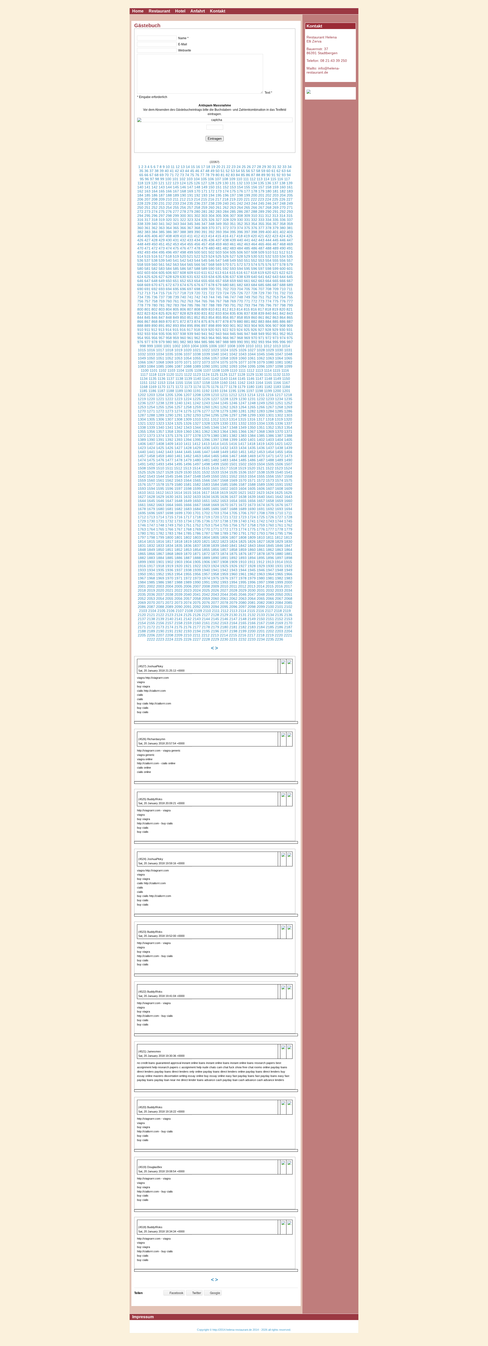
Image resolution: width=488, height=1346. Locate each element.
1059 (233, 358)
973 (275, 338)
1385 (261, 436)
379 (275, 228)
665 (275, 281)
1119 (161, 374)
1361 (197, 431)
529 (247, 256)
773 (261, 301)
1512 (178, 468)
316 (140, 220)
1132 (277, 374)
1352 (270, 427)
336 (283, 220)
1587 (242, 484)
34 (289, 167)
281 (204, 212)
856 (226, 317)
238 (211, 203)
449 (147, 244)
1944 (242, 570)
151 (219, 187)
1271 (151, 411)
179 (261, 191)
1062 (261, 358)
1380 (215, 436)
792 (240, 305)
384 (154, 232)
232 (169, 203)
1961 (242, 574)
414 (211, 236)
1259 (197, 407)
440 (240, 240)
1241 (188, 403)
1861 (261, 550)
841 (275, 313)
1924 (215, 566)
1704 (224, 513)
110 (239, 179)
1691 (261, 509)
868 (154, 322)
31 (274, 167)
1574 (279, 480)
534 (283, 256)
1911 (251, 562)
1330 (224, 423)
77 (202, 175)
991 (247, 342)
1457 (142, 456)
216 (211, 199)
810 (211, 309)
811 (218, 309)
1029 (270, 350)
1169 (153, 387)
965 (219, 338)
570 (226, 264)
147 (190, 187)
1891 (224, 558)
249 (290, 203)
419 (247, 236)
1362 (206, 431)
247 (275, 203)
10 (168, 167)
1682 (178, 509)
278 (183, 212)
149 (204, 187)
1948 (279, 570)
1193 (215, 391)
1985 (151, 582)
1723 (242, 517)
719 (190, 293)
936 (169, 334)
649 (162, 281)
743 (204, 297)
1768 (188, 529)
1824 (233, 541)
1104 (180, 370)
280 (197, 212)
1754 (215, 525)
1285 (279, 411)
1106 (198, 370)
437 (219, 240)
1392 (169, 440)
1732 (169, 521)
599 (275, 269)
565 (190, 264)
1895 (261, 558)
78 (207, 175)
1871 (197, 554)
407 (162, 236)
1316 (251, 419)
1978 (242, 578)
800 (140, 309)
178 (254, 191)
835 (233, 313)
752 (268, 297)
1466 (224, 456)
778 (140, 305)
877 (219, 322)
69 (162, 175)
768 (226, 301)
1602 (224, 489)
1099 (288, 366)
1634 (206, 497)
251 (147, 207)
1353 (279, 427)
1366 (242, 431)
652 (183, 281)
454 (183, 244)
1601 (215, 489)
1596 (169, 489)
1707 (252, 513)
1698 (169, 513)
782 (169, 305)
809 (204, 309)
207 (147, 199)
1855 (206, 550)
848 (169, 317)
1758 (252, 525)
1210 (215, 395)
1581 (188, 484)
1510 (160, 468)
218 (225, 199)
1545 (169, 476)
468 (283, 244)
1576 (142, 484)
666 (283, 281)
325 (204, 220)
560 (154, 264)
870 (169, 322)
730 (268, 293)
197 (233, 195)
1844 (261, 546)
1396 (206, 440)
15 (193, 167)
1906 (206, 562)
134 (254, 183)
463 (247, 244)
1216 (270, 395)
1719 (206, 517)
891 (162, 326)
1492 (151, 464)
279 (190, 212)
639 (247, 277)
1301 (270, 415)
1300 (261, 415)
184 (140, 195)
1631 (178, 497)
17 (203, 167)
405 (147, 236)
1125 (215, 374)
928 (268, 330)
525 (219, 256)
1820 (197, 541)
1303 (288, 415)
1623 (260, 493)
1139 (188, 379)
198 (240, 195)
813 (233, 309)
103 (190, 179)
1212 (233, 395)
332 (254, 220)
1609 (288, 489)
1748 (160, 525)
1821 (206, 541)
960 (183, 338)
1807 (233, 537)
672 (169, 285)
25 (244, 167)
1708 (261, 513)
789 (219, 305)
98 (157, 179)
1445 (188, 452)
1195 (232, 391)
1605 (252, 489)
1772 (224, 529)
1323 (160, 423)
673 (176, 285)
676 (197, 285)
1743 (270, 521)
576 (268, 264)
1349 (242, 427)
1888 (197, 558)
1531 (197, 472)
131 (233, 183)
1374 (160, 436)
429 (162, 240)
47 (202, 171)
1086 (169, 366)
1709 (270, 513)
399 (261, 232)
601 (290, 269)
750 (254, 297)
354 (254, 224)
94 (289, 175)
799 (290, 305)
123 (176, 183)
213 (190, 199)
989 (233, 342)
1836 (188, 546)
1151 (144, 383)
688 (283, 285)
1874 (224, 554)
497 (176, 252)
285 (233, 212)
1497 (197, 464)
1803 (197, 537)
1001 (167, 346)
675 (190, 285)
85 (243, 175)
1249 (261, 403)
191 (190, 195)
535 (290, 256)
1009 (240, 346)
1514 (196, 468)
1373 (151, 436)
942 (211, 334)
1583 (206, 484)
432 (183, 240)
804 (169, 309)
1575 (288, 480)
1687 (224, 509)
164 (154, 191)
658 (226, 281)
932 (140, 334)
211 (176, 199)
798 (283, 305)
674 (183, 285)
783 (176, 305)
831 (204, 313)
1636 (224, 497)
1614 (178, 493)
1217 (279, 395)
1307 (169, 419)
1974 (206, 578)
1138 (179, 379)
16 (198, 167)
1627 (142, 497)
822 (140, 313)
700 (211, 289)
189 (176, 195)
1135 (153, 379)
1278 (215, 411)
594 (240, 269)
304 (211, 216)
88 (258, 175)
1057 (215, 358)
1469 (252, 456)
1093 (233, 366)
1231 (252, 399)
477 (190, 248)
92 (279, 175)
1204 (160, 395)
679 (219, 285)
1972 (188, 578)
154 (240, 187)
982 (183, 342)
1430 (206, 448)
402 (283, 232)
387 (176, 232)
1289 (160, 415)
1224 (188, 399)
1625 (279, 493)
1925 (224, 566)
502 (211, 252)
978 (154, 342)
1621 (242, 493)
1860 (252, 550)
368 (197, 228)
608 (183, 273)
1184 (286, 387)
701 (219, 289)
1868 (169, 554)
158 (268, 187)
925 (247, 330)
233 (176, 203)
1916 (142, 566)
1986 (160, 582)
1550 (215, 476)
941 (204, 334)
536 (140, 260)
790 (226, 305)
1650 (197, 501)
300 (183, 216)
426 (140, 240)
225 (275, 199)
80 (218, 175)
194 (211, 195)
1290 (169, 415)
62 (279, 171)
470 (140, 248)
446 (283, 240)
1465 (215, 456)
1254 (151, 407)
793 (247, 305)
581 (147, 269)
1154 (170, 383)
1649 (188, 501)
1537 (252, 472)
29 (264, 167)
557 (290, 260)
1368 (261, 431)
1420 (270, 444)
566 (197, 264)
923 (233, 330)
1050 (151, 358)
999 (150, 346)
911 (147, 330)
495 (162, 252)
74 (187, 175)
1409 (169, 444)
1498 (206, 464)
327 (219, 220)
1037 (188, 354)
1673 (252, 505)
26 (249, 167)
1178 (233, 387)
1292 (188, 415)
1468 (242, 456)
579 (290, 264)
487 (261, 248)
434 (197, 240)
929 (275, 330)
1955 (188, 574)
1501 (233, 464)
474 (169, 248)
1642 (279, 497)
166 (169, 191)
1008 (231, 346)
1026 (242, 350)
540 (169, 260)
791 (233, 305)
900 (226, 326)
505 (233, 252)
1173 (188, 387)
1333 (252, 423)
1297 (233, 415)
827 (176, 313)
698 (197, 289)
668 (140, 285)
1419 (260, 444)
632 (197, 277)
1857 (224, 550)
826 (169, 313)
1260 (206, 407)
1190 (188, 391)
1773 (233, 529)
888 (140, 326)
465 (261, 244)
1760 (270, 525)
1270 (142, 411)
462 (240, 244)
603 (147, 273)
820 (282, 309)
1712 (142, 517)
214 (197, 199)
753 (275, 297)
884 (268, 322)
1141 (206, 379)
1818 (178, 541)
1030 (279, 350)
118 (140, 183)
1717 (188, 517)
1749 (169, 525)
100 (168, 179)
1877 (252, 554)
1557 (279, 476)
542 (183, 260)
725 (233, 293)
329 (233, 220)
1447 (206, 452)
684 (254, 285)
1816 (160, 541)
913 (161, 330)
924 (240, 330)
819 (275, 309)
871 (176, 322)
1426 (169, 448)
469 (290, 244)
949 (261, 334)
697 (190, 289)
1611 (151, 493)
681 (233, 285)
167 (176, 191)
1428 (188, 448)
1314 (233, 419)
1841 (233, 546)
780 (154, 305)
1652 (215, 501)
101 (175, 179)
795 (261, 305)
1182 (268, 387)
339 (147, 224)
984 (197, 342)
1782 (160, 533)
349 (219, 224)
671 (162, 285)
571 (233, 264)
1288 (151, 415)
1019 (178, 350)
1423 (142, 448)
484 (240, 248)
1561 (160, 480)
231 (162, 203)
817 (261, 309)
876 (211, 322)
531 (261, 256)
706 (254, 289)
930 (282, 330)
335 (275, 220)
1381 (224, 436)
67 (151, 175)
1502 (242, 464)
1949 (288, 570)
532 (268, 256)
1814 (142, 541)
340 (154, 224)
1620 (233, 493)
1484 (233, 460)
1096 (261, 366)
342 (169, 224)
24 (239, 167)
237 (204, 203)
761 (176, 301)
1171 (170, 387)
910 (140, 330)
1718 (197, 517)
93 (284, 175)
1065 (288, 358)
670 (154, 285)
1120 (170, 374)
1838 (206, 546)
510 (268, 252)
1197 (250, 391)
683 (247, 285)
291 (275, 212)
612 (211, 273)
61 (273, 171)
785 (190, 305)
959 (176, 338)
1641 (270, 497)
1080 (270, 362)
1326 (188, 423)
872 (183, 322)
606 (169, 273)
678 (211, 285)
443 (261, 240)
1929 (261, 566)
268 (268, 207)
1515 (206, 468)
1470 (261, 456)
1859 (242, 550)
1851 (169, 550)
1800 (169, 537)
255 (176, 207)
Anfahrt (197, 11)
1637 (233, 497)
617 (247, 273)
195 (219, 195)
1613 (169, 493)
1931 (279, 566)
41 (172, 171)
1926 (233, 566)
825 (162, 313)
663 (261, 281)
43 (182, 171)
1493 (160, 464)
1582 (197, 484)
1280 (233, 411)
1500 (224, 464)
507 (247, 252)
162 (140, 191)
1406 (142, 444)
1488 (270, 460)
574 (254, 264)
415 (218, 236)
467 (275, 244)
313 (275, 216)
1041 (224, 354)
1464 (206, 456)
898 (211, 326)
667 (290, 281)
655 (204, 281)
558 (140, 264)
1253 (142, 407)
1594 (151, 489)
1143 (224, 379)
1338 (142, 427)
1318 (270, 419)
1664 (169, 505)
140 (140, 187)
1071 (188, 362)
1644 (142, 501)
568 (211, 264)
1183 (277, 387)
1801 (178, 537)
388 (183, 232)
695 (176, 289)
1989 (188, 582)
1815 (151, 541)
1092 (224, 366)
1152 (153, 383)
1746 (142, 525)
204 (283, 195)
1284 (270, 411)
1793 (261, 533)
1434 (242, 448)
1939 (197, 570)
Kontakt (217, 11)
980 (169, 342)
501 (204, 252)
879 (233, 322)
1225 (197, 399)
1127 (232, 374)
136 (268, 183)
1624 (270, 493)
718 (183, 293)
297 (162, 216)
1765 (160, 529)
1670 (224, 505)
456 (197, 244)
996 (283, 342)
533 (275, 256)
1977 (233, 578)
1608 (279, 489)
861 (261, 317)
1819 (188, 541)
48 (207, 171)
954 (140, 338)
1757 (242, 525)
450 (154, 244)
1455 (279, 452)
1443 (169, 452)
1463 (197, 456)
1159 (215, 383)
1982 (279, 578)
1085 (160, 366)
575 (261, 264)
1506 (279, 464)
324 (197, 220)
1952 (160, 574)
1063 (270, 358)
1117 (144, 374)
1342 (178, 427)
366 (183, 228)
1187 (161, 391)
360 (140, 228)
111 (246, 179)
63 (284, 171)
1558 (288, 476)
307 (233, 216)
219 (233, 199)
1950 (142, 574)
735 (147, 297)
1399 (233, 440)
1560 (151, 480)
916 (183, 330)
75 (192, 175)
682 (240, 285)
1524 (288, 468)
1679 (151, 509)
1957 (206, 574)
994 (268, 342)
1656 (252, 501)
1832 (151, 546)
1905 (197, 562)
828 (183, 313)
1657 (261, 501)
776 (283, 301)
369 (204, 228)
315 (289, 216)
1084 (151, 366)
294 (140, 216)
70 (167, 175)
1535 (233, 472)
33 (284, 167)
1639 (252, 497)
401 (275, 232)
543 (190, 260)
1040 (215, 354)
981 (176, 342)
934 (154, 334)
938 (183, 334)
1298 (242, 415)
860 (254, 317)
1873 (215, 554)
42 (177, 171)
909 (290, 326)
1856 (215, 550)
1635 (215, 497)
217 (218, 199)
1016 (151, 350)
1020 (188, 350)
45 (192, 171)
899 (219, 326)
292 (283, 212)
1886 (178, 558)
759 (162, 301)
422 (268, 236)
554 (268, 260)
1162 (242, 383)
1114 (268, 370)
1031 (288, 350)
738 (169, 297)
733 (290, 293)
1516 (215, 468)
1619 (224, 493)
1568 (224, 480)
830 (197, 313)
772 (254, 301)
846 (154, 317)
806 (183, 309)
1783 (169, 533)
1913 (270, 562)
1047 (279, 354)
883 (261, 322)
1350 (252, 427)
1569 (233, 480)
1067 (151, 362)
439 (233, 240)
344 (183, 224)
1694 (288, 509)
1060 (242, 358)
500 (197, 252)
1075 (224, 362)
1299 (252, 415)
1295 (215, 415)
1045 (261, 354)
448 (140, 244)
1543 (151, 476)
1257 (178, 407)
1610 (142, 493)
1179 (242, 387)
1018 (169, 350)
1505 (270, 464)
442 (254, 240)
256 (183, 207)
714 (154, 293)
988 (226, 342)
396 (240, 232)
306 (226, 216)
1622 (251, 493)
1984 (142, 582)
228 (140, 203)
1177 (224, 387)
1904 (188, 562)
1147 (259, 379)
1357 (160, 431)
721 (204, 293)
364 (169, 228)
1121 (179, 374)
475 (176, 248)
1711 (288, 513)
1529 (178, 472)
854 (211, 317)
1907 (215, 562)
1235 (288, 399)
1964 (270, 574)
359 (290, 224)
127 (204, 183)
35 (141, 171)
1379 (206, 436)
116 (280, 179)
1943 (233, 570)
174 (226, 191)
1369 (270, 431)
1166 (277, 383)
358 (283, 224)
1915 (288, 562)
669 (147, 285)
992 (254, 342)
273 (147, 212)
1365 (233, 431)
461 (233, 244)
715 (162, 293)
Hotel (180, 11)
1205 (169, 395)
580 (140, 269)
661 (247, 281)
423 (275, 236)
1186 (152, 391)
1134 (144, 379)
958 (169, 338)
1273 (169, 411)
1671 (233, 505)
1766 (169, 529)
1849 (151, 550)
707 (261, 289)
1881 (288, 554)
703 (233, 289)
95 (142, 179)
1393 (178, 440)
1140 (197, 379)
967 (233, 338)
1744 (279, 521)
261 (219, 207)
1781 (151, 533)
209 (162, 199)
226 (282, 199)
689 (290, 285)
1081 (279, 362)
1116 (285, 370)
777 (290, 301)
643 (275, 277)
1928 (252, 566)
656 (211, 281)
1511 (169, 468)
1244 (215, 403)
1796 (288, 533)
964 (211, 338)
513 (289, 252)
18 (208, 167)
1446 (197, 452)
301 (190, 216)
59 (263, 171)
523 (204, 256)
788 (211, 305)
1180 (250, 387)
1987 (169, 582)
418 (240, 236)
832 (211, 313)
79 (212, 175)
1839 (215, 546)
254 (169, 207)
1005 (204, 346)
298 (169, 216)
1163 (250, 383)
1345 (206, 427)
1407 (151, 444)
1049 (142, 358)
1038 (197, 354)
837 (247, 313)
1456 (288, 452)
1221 (160, 399)
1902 (169, 562)
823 (147, 313)
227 (289, 199)
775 (275, 301)
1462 (188, 456)
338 (140, 224)
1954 (178, 574)
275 (162, 212)
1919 (169, 566)
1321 (142, 423)
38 (157, 171)
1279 (224, 411)
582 (154, 269)
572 (240, 264)
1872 (206, 554)
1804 (206, 537)
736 (154, 297)
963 (204, 338)
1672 (242, 505)
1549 (206, 476)
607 (176, 273)
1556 (270, 476)
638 (240, 277)
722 (211, 293)
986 (211, 342)
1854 (197, 550)
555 (275, 260)
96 (147, 179)
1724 (252, 517)
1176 (215, 387)
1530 (188, 472)
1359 (178, 431)
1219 (142, 399)
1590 (270, 484)
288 (254, 212)
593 (233, 269)
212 (183, 199)
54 (238, 171)
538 (154, 260)
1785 (188, 533)
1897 (279, 558)
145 (176, 187)
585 (176, 269)
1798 (151, 537)
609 (190, 273)
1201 (286, 391)
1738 (224, 521)
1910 (242, 562)
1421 (279, 444)
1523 (279, 468)
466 (268, 244)
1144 (233, 379)
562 (169, 264)
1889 (206, 558)
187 (162, 195)
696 (183, 289)
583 (162, 269)
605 (162, 273)
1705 (233, 513)
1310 (197, 419)
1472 (279, 456)
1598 (188, 489)
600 (283, 269)
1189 (179, 391)
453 (176, 244)
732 (283, 293)
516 (154, 256)
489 (275, 248)
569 (219, 264)
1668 (206, 505)
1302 (279, 415)
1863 (279, 550)
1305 (151, 419)
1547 (188, 476)
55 (243, 171)
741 (190, 297)
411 (190, 236)
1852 (178, 550)
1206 (178, 395)
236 (197, 203)
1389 (142, 440)
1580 (178, 484)
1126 (223, 374)
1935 (160, 570)
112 (253, 179)
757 (147, 301)
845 (147, 317)
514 (140, 256)
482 (226, 248)
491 (290, 248)
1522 (270, 468)
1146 (250, 379)
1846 (279, 546)
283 (219, 212)
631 (190, 277)
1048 (288, 354)
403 (290, 232)
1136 (161, 379)
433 (190, 240)
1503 (252, 464)
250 (140, 207)
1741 (252, 521)
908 (283, 326)
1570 (242, 480)
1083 (142, 366)
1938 (188, 570)
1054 (188, 358)
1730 (151, 521)
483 (233, 248)
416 (225, 236)
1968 (151, 578)
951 (275, 334)
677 (204, 285)
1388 (288, 436)
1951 (151, 574)
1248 (252, 403)
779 (147, 305)
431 (176, 240)
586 (183, 269)
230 (154, 203)
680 (226, 285)
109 (232, 179)
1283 (261, 411)
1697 (160, 513)
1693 (279, 509)
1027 (252, 350)
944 (226, 334)
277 (176, 212)
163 (147, 191)
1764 (151, 529)
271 (290, 207)
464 (254, 244)
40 (167, 171)
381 (290, 228)
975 (290, 338)
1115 (276, 370)
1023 (215, 350)
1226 (206, 399)
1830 (288, 541)
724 (226, 293)
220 (240, 199)
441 (247, 240)
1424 (151, 448)
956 (154, 338)
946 (240, 334)
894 (183, 326)
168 (183, 191)
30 (269, 167)
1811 (270, 537)
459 (219, 244)
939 (190, 334)
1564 (188, 480)
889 (147, 326)
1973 (197, 578)
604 (154, 273)
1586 (233, 484)
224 (268, 199)
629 (176, 277)
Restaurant (159, 11)
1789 (224, 533)
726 (240, 293)
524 (211, 256)
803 (162, 309)
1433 (233, 448)
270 (283, 207)
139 (289, 183)
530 (254, 256)
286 (240, 212)
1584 (215, 484)
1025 (233, 350)
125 (190, 183)
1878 (261, 554)
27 (254, 167)
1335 (270, 423)
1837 (197, 546)
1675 (270, 505)
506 (240, 252)
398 (254, 232)
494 (154, 252)
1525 (142, 472)
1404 (279, 440)
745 (219, 297)
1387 (279, 436)
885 (275, 322)
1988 (178, 582)
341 (162, 224)
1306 (160, 419)
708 (268, 289)
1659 (279, 501)
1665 (178, 505)
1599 (197, 489)
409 (176, 236)
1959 (224, 574)
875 (204, 322)
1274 (178, 411)
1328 (206, 423)
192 (197, 195)
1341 (169, 427)
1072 (197, 362)
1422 (288, 444)
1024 (224, 350)
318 (154, 220)
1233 (270, 399)
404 (140, 236)
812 (225, 309)
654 (197, 281)
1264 (242, 407)
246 (268, 203)
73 (182, 175)
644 (283, 277)
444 (268, 240)
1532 (206, 472)
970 (254, 338)
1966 (288, 574)
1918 (160, 566)
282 (211, 212)
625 (147, 277)
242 (240, 203)
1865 (142, 554)
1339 (151, 427)
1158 (206, 383)
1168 (144, 387)
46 (197, 171)
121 (161, 183)
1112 (250, 370)
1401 (252, 440)
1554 (252, 476)
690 (140, 289)
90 (268, 175)
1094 (242, 366)
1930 (270, 566)
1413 (206, 444)
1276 (197, 411)
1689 (242, 509)
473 (162, 248)
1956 (197, 574)
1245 (224, 403)
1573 (270, 480)
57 (253, 171)
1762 (288, 525)
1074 (215, 362)
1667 (197, 505)
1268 (279, 407)
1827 (261, 541)
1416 (233, 444)
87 (253, 175)
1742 (261, 521)
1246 (233, 403)
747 (233, 297)
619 (261, 273)
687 (275, 285)
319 (162, 220)
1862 (270, 550)
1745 (288, 521)
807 (190, 309)
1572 (261, 480)
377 (261, 228)
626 (154, 277)
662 (254, 281)
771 (247, 301)
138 (282, 183)
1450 (233, 452)
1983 (288, 578)
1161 (233, 383)
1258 (188, 407)
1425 (160, 448)
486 (254, 248)
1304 (142, 419)
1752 (197, 525)
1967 (142, 578)
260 (211, 207)
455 (190, 244)
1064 (279, 358)
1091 (215, 366)
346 (197, 224)
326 (211, 220)
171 (204, 191)
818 (268, 309)
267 (261, 207)
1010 (250, 346)
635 (219, 277)
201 (261, 195)
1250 (270, 403)
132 (240, 183)
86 (248, 175)
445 (275, 240)
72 (177, 175)
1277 (206, 411)
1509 (151, 468)
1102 (162, 370)
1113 (259, 370)
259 (204, 207)
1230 (242, 399)
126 (197, 183)
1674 (261, 505)
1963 (261, 574)
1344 (197, 427)
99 (162, 179)
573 (247, 264)
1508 (142, 468)
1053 (178, 358)
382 (140, 232)
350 (226, 224)
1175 (206, 387)
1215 (260, 395)
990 (240, 342)
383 (147, 232)
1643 (288, 497)
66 (146, 175)
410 (183, 236)
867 (147, 322)
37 (151, 171)
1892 (233, 558)
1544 (160, 476)
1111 (242, 370)
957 (162, 338)
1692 (270, 509)
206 (140, 199)
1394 (188, 440)
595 (247, 269)
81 (223, 175)
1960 (233, 574)
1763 (142, 529)
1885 (169, 558)
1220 (151, 399)
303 (204, 216)
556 (283, 260)
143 (162, 187)
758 (154, 301)
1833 (160, 546)
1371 (288, 431)
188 (169, 195)
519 (176, 256)
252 (154, 207)
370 (211, 228)
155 (247, 187)
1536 (242, 472)
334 (268, 220)
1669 (215, 505)
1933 (142, 570)
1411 (187, 444)
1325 (178, 423)
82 (228, 175)
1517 (224, 468)
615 (233, 273)
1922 (197, 566)
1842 (242, 546)
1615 (187, 493)
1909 (233, 562)
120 (154, 183)
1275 (188, 411)
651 (176, 281)
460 (226, 244)
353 (247, 224)
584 (169, 269)
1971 (178, 578)
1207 (188, 395)
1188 (170, 391)
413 (204, 236)
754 (283, 297)
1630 (169, 497)
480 (211, 248)
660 (240, 281)
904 (254, 326)
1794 (270, 533)
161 (290, 187)
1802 (188, 537)
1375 (169, 436)
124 (183, 183)
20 (218, 167)
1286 (288, 411)
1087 (178, 366)
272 (140, 212)
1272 (160, 411)
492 (140, 252)
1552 (233, 476)
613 (218, 273)
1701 (197, 513)
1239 (169, 403)
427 (147, 240)
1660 (288, 501)
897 (204, 326)
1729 (142, 521)
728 (254, 293)
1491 (142, 464)
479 (204, 248)
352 (240, 224)
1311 (206, 419)
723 (219, 293)
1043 (242, 354)
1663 (160, 505)
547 (219, 260)
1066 (142, 362)
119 (147, 183)
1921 (188, 566)
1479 (188, 460)
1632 (188, 497)
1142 (215, 379)
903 (247, 326)
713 (147, 293)
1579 (169, 484)
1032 (142, 354)
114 (266, 179)
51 (223, 171)
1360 (188, 431)
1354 (288, 427)
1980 (261, 578)
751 (261, 297)
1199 (268, 391)
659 (233, 281)
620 (268, 273)
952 (283, 334)
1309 (188, 419)
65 (141, 175)
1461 (178, 456)
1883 (151, 558)
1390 (151, 440)
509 (261, 252)
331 (247, 220)
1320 (288, 419)
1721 (224, 517)
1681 (169, 509)
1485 (242, 460)
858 (240, 317)
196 (226, 195)
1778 (279, 529)
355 (261, 224)
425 (289, 236)
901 (233, 326)
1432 (224, 448)
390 (197, 232)
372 (226, 228)
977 (147, 342)
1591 (279, 484)
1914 (279, 562)
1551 (224, 476)
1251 (279, 403)
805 (176, 309)
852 (197, 317)
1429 (197, 448)
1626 (288, 493)
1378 (197, 436)
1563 (178, 480)
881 (247, 322)
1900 (151, 562)
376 (254, 228)
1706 (242, 513)
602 (140, 273)
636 (226, 277)
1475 (151, 460)
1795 (279, 533)
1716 (178, 517)
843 (290, 313)
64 (289, 171)
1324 (169, 423)
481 (219, 248)
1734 (188, 521)
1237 (151, 403)
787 (204, 305)
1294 (206, 415)
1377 (188, 436)
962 (197, 338)
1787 (206, 533)
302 (197, 216)
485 (247, 248)
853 (204, 317)
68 (157, 175)
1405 (288, 440)
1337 (288, 423)
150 (211, 187)
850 (183, 317)
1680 (160, 509)
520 (183, 256)
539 (162, 260)
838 (254, 313)
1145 (242, 379)
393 (219, 232)
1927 (242, 566)
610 (197, 273)
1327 (197, 423)
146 (183, 187)
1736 (206, 521)
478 (197, 248)
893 (176, 326)
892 (169, 326)
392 (211, 232)
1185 (143, 391)
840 (268, 313)
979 (162, 342)
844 (140, 317)
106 (211, 179)
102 (182, 179)
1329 (215, 423)
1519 (242, 468)
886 (283, 322)
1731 (160, 521)
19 (213, 167)
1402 (261, 440)
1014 (286, 346)
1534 (224, 472)
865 (290, 317)
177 (247, 191)
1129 (250, 374)
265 (247, 207)
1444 (178, 452)
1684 (197, 509)
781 (162, 305)
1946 (261, 570)
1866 (151, 554)
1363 (215, 431)
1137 (170, 379)
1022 (206, 350)
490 (283, 248)
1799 (160, 537)
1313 (224, 419)
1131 (268, 374)
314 (282, 216)
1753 (206, 525)
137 (275, 183)
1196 (241, 391)
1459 (160, 456)
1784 (179, 533)
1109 (225, 370)
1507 (288, 464)
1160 (224, 383)
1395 (197, 440)
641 (261, 277)
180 (268, 191)
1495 (178, 464)
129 (218, 183)
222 (254, 199)
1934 (151, 570)
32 (279, 167)
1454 (270, 452)
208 (154, 199)
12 (178, 167)
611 (204, 273)
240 (226, 203)
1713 (151, 517)
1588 (252, 484)
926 (254, 330)
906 (268, 326)
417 (233, 236)
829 (190, 313)
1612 (160, 493)
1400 (242, 440)
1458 (151, 456)
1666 (188, 505)
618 (254, 273)
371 (219, 228)
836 (240, 313)
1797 (142, 537)
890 (154, 326)
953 (290, 334)
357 (275, 224)
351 (233, 224)
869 (162, 322)
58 (258, 171)
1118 (153, 374)
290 (268, 212)
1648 (178, 501)
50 (218, 171)
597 (261, 269)
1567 (215, 480)
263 (233, 207)
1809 (252, 537)
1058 (224, 358)
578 (283, 264)
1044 (252, 354)
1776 (261, 529)
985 (204, 342)
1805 (215, 537)
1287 (142, 415)
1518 (233, 468)
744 (211, 297)
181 (275, 191)
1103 (171, 370)
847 (162, 317)
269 (275, 207)
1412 (196, 444)
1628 (151, 497)
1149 (277, 379)
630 (183, 277)
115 (273, 179)
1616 (196, 493)
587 (190, 269)
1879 (270, 554)
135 (261, 183)
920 (211, 330)
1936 (169, 570)
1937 (178, 570)
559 (147, 264)
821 (289, 309)
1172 (179, 387)
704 (240, 289)
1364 (224, 431)
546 (211, 260)
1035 (169, 354)
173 (219, 191)
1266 (261, 407)
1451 (242, 452)
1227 (215, 399)
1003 (185, 346)
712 (140, 293)
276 (169, 212)
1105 (189, 370)
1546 (178, 476)
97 (152, 179)
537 (147, 260)
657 (219, 281)
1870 (188, 554)
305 (219, 216)
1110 (233, 370)
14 (188, 167)
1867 (160, 554)
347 (204, 224)
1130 (259, 374)
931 (289, 330)
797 (275, 305)
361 (147, 228)
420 (254, 236)
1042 (233, 354)
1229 (233, 399)
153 (233, 187)
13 (183, 167)
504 (226, 252)
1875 (233, 554)
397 (247, 232)
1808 (242, 537)
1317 (260, 419)
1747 (151, 525)
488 (268, 248)
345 (190, 224)
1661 (142, 505)
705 (247, 289)
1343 (188, 427)
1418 (251, 444)
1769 (197, 529)
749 (247, 297)
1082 (288, 362)
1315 (242, 419)
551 (247, 260)
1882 (142, 558)
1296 (224, 415)
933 (147, 334)
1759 (261, 525)
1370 (279, 431)
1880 (279, 554)
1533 (215, 472)
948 (254, 334)
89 (263, 175)
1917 (151, 566)
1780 (142, 533)
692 (154, 289)
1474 (142, 460)
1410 (178, 444)
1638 (242, 497)
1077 (242, 362)
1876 (242, 554)
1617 (206, 493)
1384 (252, 436)
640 (254, 277)
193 (204, 195)
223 (261, 199)
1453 (261, 452)
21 (223, 167)
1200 (277, 391)
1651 (206, 501)
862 (268, 317)
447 (290, 240)
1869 (178, 554)
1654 (233, 501)
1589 (261, 484)
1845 (270, 546)
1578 (160, 484)
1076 (233, 362)
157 (261, 187)
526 (226, 256)
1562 (169, 480)
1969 (160, 578)
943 (219, 334)
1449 (224, 452)
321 (176, 220)
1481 (206, 460)
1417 (242, 444)
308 (240, 216)
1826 (252, 541)
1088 (188, 366)
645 (290, 277)
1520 (251, 468)
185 (147, 195)
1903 (178, 562)
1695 (142, 513)
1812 (279, 537)
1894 (252, 558)
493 (147, 252)
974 (283, 338)
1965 (279, 574)
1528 (169, 472)
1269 (288, 407)
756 (140, 301)
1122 (188, 374)
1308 (178, 419)
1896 (270, 558)
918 (197, 330)
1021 (197, 350)
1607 (270, 489)
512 (282, 252)
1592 (288, 484)
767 (219, 301)
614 (225, 273)
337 (290, 220)
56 (248, 171)
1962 (252, 574)
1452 (252, 452)
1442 (160, 452)
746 (226, 297)
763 (190, 301)
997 (290, 342)
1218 (288, 395)
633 (204, 277)
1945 (252, 570)
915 (176, 330)
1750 (178, 525)
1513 (187, 468)
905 (261, 326)
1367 (252, 431)
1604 (242, 489)
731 (275, 293)
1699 (178, 513)
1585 (224, 484)
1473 (288, 456)
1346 (215, 427)
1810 (261, 537)
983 (190, 342)
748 (240, 297)
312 (268, 216)
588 (197, 269)
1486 (252, 460)
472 (154, 248)
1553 (242, 476)
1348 (233, 427)
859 (247, 317)
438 (226, 240)
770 (240, 301)
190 (183, 195)
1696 (151, 513)
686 (268, 285)
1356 (151, 431)
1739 (233, 521)
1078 (252, 362)
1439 (288, 448)
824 (154, 313)
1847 (288, 546)
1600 (206, 489)
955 (147, 338)
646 (140, 281)
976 (140, 342)
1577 (151, 484)
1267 (270, 407)
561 (162, 264)
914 (168, 330)
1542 (142, 476)
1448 (215, 452)
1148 (268, 379)
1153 (161, 383)
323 (190, 220)
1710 (279, 513)
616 (240, 273)
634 (211, 277)
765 (204, 301)
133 (247, 183)
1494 (169, 464)
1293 (197, 415)
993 (261, 342)
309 (247, 216)
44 (187, 171)
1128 (241, 374)
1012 (268, 346)
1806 (224, 537)
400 (268, 232)
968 (240, 338)
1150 (286, 379)
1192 (206, 391)
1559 (142, 480)
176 (240, 191)
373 (233, 228)
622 (282, 273)
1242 (197, 403)
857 (233, 317)
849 (176, 317)
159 (275, 187)
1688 (233, 509)
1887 (188, 558)
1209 (206, 395)
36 (146, 171)
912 (154, 330)
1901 (160, 562)
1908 (224, 562)
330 (240, 220)
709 (275, 289)
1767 (178, 529)
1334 (261, 423)
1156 (188, 383)
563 (176, 264)
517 (162, 256)
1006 (213, 346)
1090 (206, 366)
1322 (151, 423)
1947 (270, 570)
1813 (288, 537)
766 (211, 301)
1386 (270, 436)
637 (233, 277)
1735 (197, 521)
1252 (288, 403)
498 (183, 252)
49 (212, 171)
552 (254, 260)
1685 (206, 509)
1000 (158, 346)
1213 (242, 395)
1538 (261, 472)
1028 (261, 350)
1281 (242, 411)
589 (204, 269)
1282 (252, 411)
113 (260, 179)
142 (154, 187)
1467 (233, 456)
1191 (197, 391)
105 (204, 179)
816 (254, 309)
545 (204, 260)
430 (169, 240)
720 (197, 293)
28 (259, 167)
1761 (279, 525)
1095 (252, 366)
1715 (169, 517)
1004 (195, 346)
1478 (178, 460)
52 (228, 171)
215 (204, 199)
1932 (288, 566)
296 (154, 216)
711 (290, 289)
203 (275, 195)
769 (233, 301)
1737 (215, 521)
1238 (160, 403)
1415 (224, 444)
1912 (260, 562)
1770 (206, 529)
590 (211, 269)
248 (283, 203)
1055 (197, 358)
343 (176, 224)
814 (240, 309)
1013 (277, 346)
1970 (169, 578)
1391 (160, 440)
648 (154, 281)
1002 (176, 346)
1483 (224, 460)
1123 (197, 374)
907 (275, 326)
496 (169, 252)
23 (234, 167)
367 (190, 228)
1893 (242, 558)
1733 (178, 521)
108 (225, 179)
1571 (252, 480)
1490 (288, 460)
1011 (259, 346)
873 (190, 322)
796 (268, 305)
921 (218, 330)
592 (226, 269)
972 (268, 338)
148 (197, 187)
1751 (188, 525)
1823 (224, 541)
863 (275, 317)
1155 (179, 383)
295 (147, 216)
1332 (242, 423)
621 (275, 273)
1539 (270, 472)
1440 (142, 452)
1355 (142, 431)
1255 (160, 407)
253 (162, 207)
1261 (215, 407)
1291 (178, 415)
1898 (288, 558)
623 (289, 273)
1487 (261, 460)
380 (283, 228)
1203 (151, 395)
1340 (160, 427)
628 (169, 277)
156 (254, 187)
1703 (215, 513)
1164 (259, 383)
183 (290, 191)
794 (254, 305)
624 (140, 277)
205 (290, 195)
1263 (233, 407)
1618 (215, 493)
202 (268, 195)
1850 (160, 550)
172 (211, 191)
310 (254, 216)
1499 (215, 464)
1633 (197, 497)
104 (197, 179)
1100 (145, 370)
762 (183, 301)
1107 (207, 370)
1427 (178, 448)
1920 (178, 566)
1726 (270, 517)
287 (247, 212)
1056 (206, 358)
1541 (288, 472)
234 (183, 203)
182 (283, 191)
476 (183, 248)
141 (147, 187)
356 (268, 224)
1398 (224, 440)
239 (219, 203)
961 (190, 338)
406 (154, 236)
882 (254, 322)
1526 (151, 472)
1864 (288, 550)
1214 (251, 395)
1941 (215, 570)
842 (283, 313)
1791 (242, 533)
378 (268, 228)
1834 (169, 546)
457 (204, 244)
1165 (268, 383)
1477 (169, 460)
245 (261, 203)
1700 (188, 513)
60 (268, 171)
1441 (151, 452)
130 (225, 183)
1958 (215, 574)
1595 (160, 489)
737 (162, 297)
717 (176, 293)
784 (183, 305)
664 (268, 281)
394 (226, 232)
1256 (169, 407)
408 (169, 236)
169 (190, 191)
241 (233, 203)
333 (261, 220)
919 (204, 330)
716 (169, 293)
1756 (233, 525)
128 (211, 183)
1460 (169, 456)
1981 (270, 578)
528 (240, 256)
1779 (288, 529)
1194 (223, 391)
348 (211, 224)
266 (254, 207)
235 (190, 203)
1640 (261, 497)
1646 (160, 501)
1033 (151, 354)
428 (154, 240)
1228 (224, 399)
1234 (279, 399)
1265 (252, 407)
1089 (197, 366)
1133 (286, 374)
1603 (233, 489)
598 (268, 269)
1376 (178, 436)
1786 (197, 533)
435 (204, 240)
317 (147, 220)
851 (190, 317)
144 (169, 187)
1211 (224, 395)
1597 (178, 489)
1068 (160, 362)
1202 (142, 395)
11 (173, 167)
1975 (215, 578)
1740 (242, 521)
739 (176, 297)
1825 (242, 541)
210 (169, 199)
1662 (151, 505)
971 (261, 338)
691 (147, 289)
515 (147, 256)
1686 (215, 509)
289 (261, 212)
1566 (206, 480)
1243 (206, 403)
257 (190, 207)
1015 (142, 350)
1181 (259, 387)
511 (275, 252)
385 (162, 232)
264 (240, 207)
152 (226, 187)
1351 (261, 427)
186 (154, 195)
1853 (188, 550)
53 (233, 171)
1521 (260, 468)
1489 (279, 460)
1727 (279, 517)
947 (247, 334)
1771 (215, 529)
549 (233, 260)
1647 (169, 501)
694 (169, 289)
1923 (206, 566)
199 (247, 195)
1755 (224, 525)
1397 (215, 440)
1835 (178, 546)
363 (162, 228)
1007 (222, 346)
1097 (270, 366)
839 (261, 313)
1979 (252, 578)
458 (211, 244)
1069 (169, 362)
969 (247, 338)
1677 (288, 505)
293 (290, 212)
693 (162, 289)
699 (204, 289)
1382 (233, 436)
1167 (286, 383)
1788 (215, 533)
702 (226, 289)
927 (261, 330)
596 (254, 269)
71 (172, 175)
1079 (261, 362)
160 (283, 187)
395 (233, 232)
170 (197, 191)
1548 (197, 476)
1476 (160, 460)
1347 (224, 427)
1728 (288, 517)
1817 (169, 541)
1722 (233, 517)
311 (261, 216)
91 (273, 175)
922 (225, 330)
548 (226, 260)
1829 (279, 541)
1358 (169, 431)
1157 (197, 383)
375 (247, 228)
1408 (160, 444)
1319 (279, 419)
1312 (215, 419)
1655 (242, 501)
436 (211, 240)
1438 (279, 448)
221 (247, 199)
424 (282, 236)
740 (183, 297)
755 (290, 297)
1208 (197, 395)
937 (176, 334)
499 (190, 252)
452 (169, 244)
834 (226, 313)
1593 (142, 489)
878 (226, 322)
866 (140, 322)
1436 (261, 448)
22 (228, 167)
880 (240, 322)
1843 (252, 546)
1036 (178, 354)
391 (204, 232)
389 (190, 232)
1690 (252, 509)
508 (254, 252)
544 (197, 260)
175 (233, 191)
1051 (160, 358)
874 (197, 322)
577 (275, 264)
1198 (259, 391)
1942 (224, 570)
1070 (178, 362)
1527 (160, 472)
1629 (160, 497)
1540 (279, 472)
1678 (142, 509)
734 (140, 297)
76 (197, 175)
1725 (261, 517)
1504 (261, 464)
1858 (233, 550)
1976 (224, 578)
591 (219, 269)
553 (261, 260)
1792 (252, 533)
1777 (270, 529)
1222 (169, 399)
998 (143, 346)
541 (176, 260)
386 (169, 232)
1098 (279, 366)
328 (226, 220)
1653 (224, 501)
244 (254, 203)
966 (226, 338)
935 (162, 334)
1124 (206, 374)
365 (176, 228)
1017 (160, 350)
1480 (197, 460)
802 (154, 309)
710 (283, 289)
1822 (215, 541)
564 (183, 264)
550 (240, 260)
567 (204, 264)
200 (254, 195)
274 (154, 212)
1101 (154, 370)
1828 (270, 541)
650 (169, 281)
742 (197, 297)
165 (162, 191)
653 (190, 281)
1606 (261, 489)
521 (190, 256)
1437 (270, 448)
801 (147, 309)
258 (197, 207)
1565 (197, 480)
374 (240, 228)
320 (169, 220)
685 (261, 285)
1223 (178, 399)
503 (219, 252)
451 (162, 244)
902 (240, 326)
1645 (151, 501)
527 (233, 256)
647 (147, 281)
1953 (169, 574)
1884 (160, 558)
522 (197, 256)
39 (162, 171)
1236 (142, 403)
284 (226, 212)
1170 (161, 387)
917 (190, 330)
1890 (215, 558)
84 (238, 175)
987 (219, 342)
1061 (252, 358)
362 (154, 228)
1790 (233, 533)
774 (268, 301)
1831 (142, 546)
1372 (142, 436)
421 (261, 236)
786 (197, 305)
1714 (160, 517)
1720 (215, 517)
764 (197, 301)
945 (233, 334)
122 (168, 183)
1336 (279, 423)
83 (233, 175)
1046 (270, 354)
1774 (242, 529)
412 (197, 236)
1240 (178, 403)
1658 (270, 501)
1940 (206, 570)
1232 (261, 399)
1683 (188, 509)
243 (247, 203)
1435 (252, 448)
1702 (206, 513)
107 (218, 179)
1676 (279, 505)
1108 (216, 370)
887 (290, 322)
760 (169, 301)
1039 (206, 354)
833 (219, 313)
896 (197, 326)
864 (283, 317)
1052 (169, 358)
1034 (160, 354)
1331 (233, 423)
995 (275, 342)
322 (183, 220)
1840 (224, 546)
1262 (224, 407)
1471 (270, 456)
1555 (261, 476)
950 (268, 334)
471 (147, 248)
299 (176, 216)
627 (162, 277)
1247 (242, 403)
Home (138, 11)
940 (197, 334)
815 (247, 309)
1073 (206, 362)
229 (147, 203)
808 (197, 309)
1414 (215, 444)
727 (247, 293)
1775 (252, 529)
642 (268, 277)
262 (226, 207)
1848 (142, 550)
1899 (142, 562)
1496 (188, 464)
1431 (215, 448)
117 (287, 179)
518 (169, 256)
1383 (242, 436)
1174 (197, 387)
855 (219, 317)
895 (190, 326)
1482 (215, 460)
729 (261, 293)
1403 (270, 440)
